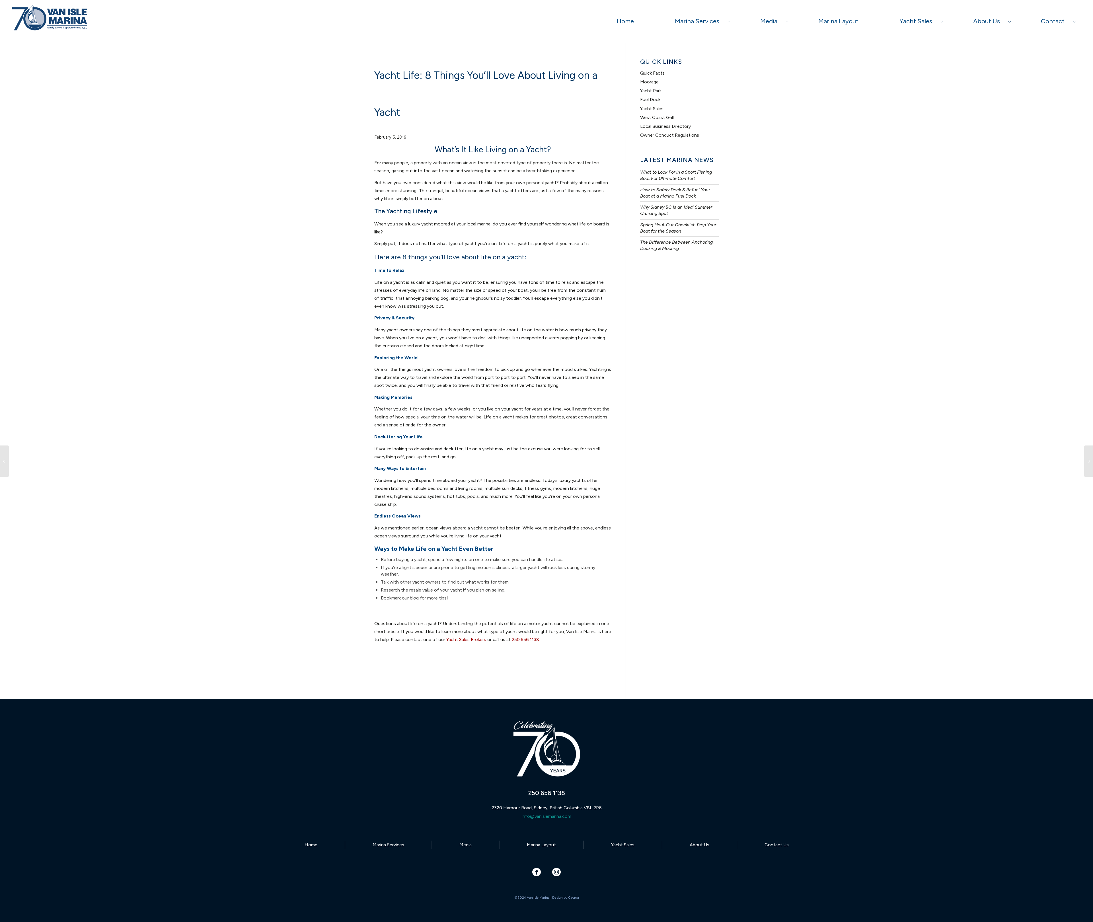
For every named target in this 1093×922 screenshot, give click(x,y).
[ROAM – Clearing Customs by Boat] (4, 461)
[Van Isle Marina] (50, 24)
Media (465, 844)
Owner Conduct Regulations (669, 135)
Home (311, 844)
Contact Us (777, 844)
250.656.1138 (525, 639)
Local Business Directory (665, 126)
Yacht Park (650, 90)
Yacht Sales (651, 108)
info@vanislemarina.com (546, 816)
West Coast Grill (657, 117)
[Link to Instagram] (556, 872)
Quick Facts (652, 73)
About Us (699, 844)
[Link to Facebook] (537, 872)
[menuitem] (625, 21)
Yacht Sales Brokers (466, 639)
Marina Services (388, 844)
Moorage (649, 82)
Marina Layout (541, 844)
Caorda (573, 898)
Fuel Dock (650, 99)
